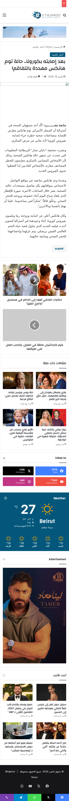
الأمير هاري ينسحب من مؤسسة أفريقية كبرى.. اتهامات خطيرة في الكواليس (21, 434)
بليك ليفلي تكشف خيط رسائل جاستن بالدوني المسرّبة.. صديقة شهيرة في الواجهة (51, 434)
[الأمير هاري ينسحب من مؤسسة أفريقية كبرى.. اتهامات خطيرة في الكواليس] (18, 417)
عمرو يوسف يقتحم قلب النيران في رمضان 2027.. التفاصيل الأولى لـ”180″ (20, 708)
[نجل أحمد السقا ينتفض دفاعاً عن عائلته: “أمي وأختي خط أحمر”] (51, 730)
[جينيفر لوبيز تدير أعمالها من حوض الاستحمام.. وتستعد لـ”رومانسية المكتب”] (18, 730)
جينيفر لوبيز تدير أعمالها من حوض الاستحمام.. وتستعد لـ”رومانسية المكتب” (18, 747)
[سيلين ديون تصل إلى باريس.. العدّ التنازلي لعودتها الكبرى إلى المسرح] (51, 692)
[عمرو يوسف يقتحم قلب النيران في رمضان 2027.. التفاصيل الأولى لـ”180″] (18, 692)
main (58, 248)
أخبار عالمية (38, 46)
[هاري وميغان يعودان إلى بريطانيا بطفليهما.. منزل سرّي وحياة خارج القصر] (51, 380)
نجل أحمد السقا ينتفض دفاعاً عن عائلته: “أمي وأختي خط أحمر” (54, 747)
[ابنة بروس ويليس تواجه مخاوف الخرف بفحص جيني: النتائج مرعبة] (18, 380)
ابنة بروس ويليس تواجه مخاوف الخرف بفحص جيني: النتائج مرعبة (19, 395)
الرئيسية (58, 46)
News (49, 46)
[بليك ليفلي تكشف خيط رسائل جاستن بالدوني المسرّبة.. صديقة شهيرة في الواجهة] (51, 417)
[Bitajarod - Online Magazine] (46, 15)
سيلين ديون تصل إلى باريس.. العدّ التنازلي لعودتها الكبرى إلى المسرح (51, 708)
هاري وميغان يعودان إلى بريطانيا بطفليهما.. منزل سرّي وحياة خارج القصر (51, 395)
